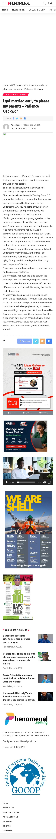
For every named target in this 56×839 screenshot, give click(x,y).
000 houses (17, 85)
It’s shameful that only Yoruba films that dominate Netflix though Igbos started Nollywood (19, 696)
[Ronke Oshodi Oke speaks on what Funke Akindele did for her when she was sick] (45, 678)
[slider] (26, 482)
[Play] (6, 482)
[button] (28, 471)
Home (6, 85)
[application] (28, 471)
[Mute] (44, 482)
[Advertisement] (28, 51)
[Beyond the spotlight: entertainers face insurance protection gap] (45, 638)
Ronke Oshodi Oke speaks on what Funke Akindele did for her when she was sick (19, 678)
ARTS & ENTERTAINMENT (15, 95)
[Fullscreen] (49, 482)
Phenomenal (19, 3)
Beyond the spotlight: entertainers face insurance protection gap (16, 639)
